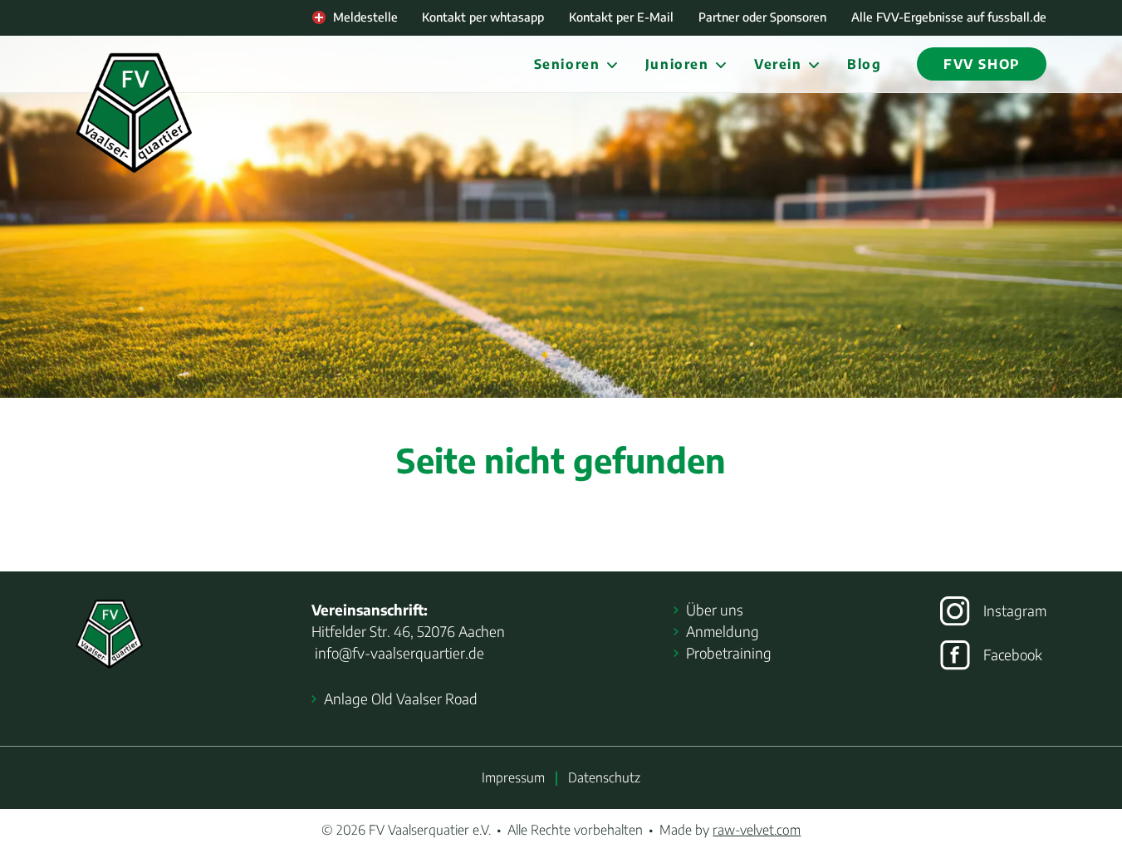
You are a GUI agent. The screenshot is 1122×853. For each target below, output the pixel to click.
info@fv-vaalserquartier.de (397, 653)
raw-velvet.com (757, 829)
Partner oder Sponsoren (762, 16)
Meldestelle (365, 16)
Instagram (1014, 610)
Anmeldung (722, 631)
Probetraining (729, 653)
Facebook (1012, 654)
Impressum (513, 777)
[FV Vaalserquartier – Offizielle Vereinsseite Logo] (134, 113)
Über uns (714, 610)
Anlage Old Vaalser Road (401, 698)
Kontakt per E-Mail (621, 16)
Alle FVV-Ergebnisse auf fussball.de (948, 16)
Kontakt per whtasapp (483, 16)
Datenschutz (604, 777)
